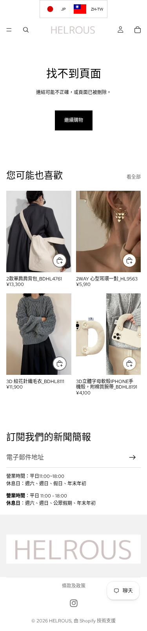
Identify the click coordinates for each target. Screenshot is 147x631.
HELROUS (60, 621)
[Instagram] (73, 603)
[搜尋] (25, 29)
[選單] (9, 30)
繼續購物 (73, 120)
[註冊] (132, 457)
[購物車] (137, 29)
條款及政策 (73, 586)
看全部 (134, 177)
